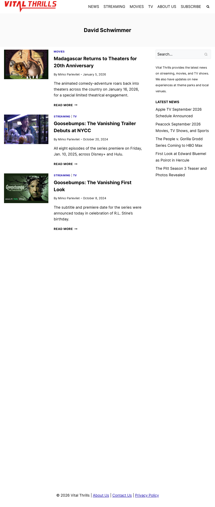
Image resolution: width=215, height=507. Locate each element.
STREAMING (114, 6)
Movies (59, 51)
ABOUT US (166, 6)
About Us (101, 495)
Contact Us (122, 495)
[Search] (206, 54)
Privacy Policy (147, 495)
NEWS (93, 6)
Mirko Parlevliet (69, 74)
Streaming (62, 116)
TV (150, 6)
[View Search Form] (208, 7)
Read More (65, 105)
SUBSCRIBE (191, 6)
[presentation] (26, 64)
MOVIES (137, 6)
